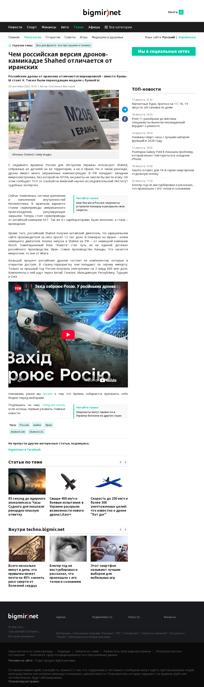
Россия (24, 425)
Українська (187, 37)
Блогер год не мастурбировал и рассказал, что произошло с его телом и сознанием (65, 573)
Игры (83, 37)
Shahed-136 (18, 431)
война (37, 425)
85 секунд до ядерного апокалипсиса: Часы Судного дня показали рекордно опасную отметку (26, 506)
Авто (65, 27)
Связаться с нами (87, 651)
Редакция (63, 651)
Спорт (32, 27)
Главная (13, 37)
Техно (79, 27)
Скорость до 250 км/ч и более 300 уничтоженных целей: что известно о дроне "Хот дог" (109, 506)
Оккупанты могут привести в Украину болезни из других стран (99, 413)
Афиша (94, 27)
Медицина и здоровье (107, 37)
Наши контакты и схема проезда (30, 651)
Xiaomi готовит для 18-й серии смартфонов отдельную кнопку (163, 172)
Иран (49, 425)
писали (48, 394)
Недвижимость (102, 617)
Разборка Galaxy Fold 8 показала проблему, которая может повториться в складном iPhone (163, 155)
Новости (15, 27)
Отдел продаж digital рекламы (55, 660)
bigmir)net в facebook (24, 449)
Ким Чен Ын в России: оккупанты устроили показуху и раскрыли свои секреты (100, 206)
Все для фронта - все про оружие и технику (63, 45)
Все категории (120, 27)
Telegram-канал (53, 405)
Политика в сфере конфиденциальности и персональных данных (74, 655)
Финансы (49, 27)
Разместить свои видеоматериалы (127, 651)
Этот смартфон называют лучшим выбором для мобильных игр (105, 571)
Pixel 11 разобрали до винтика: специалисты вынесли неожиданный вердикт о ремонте (158, 122)
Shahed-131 (36, 431)
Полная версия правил (23, 681)
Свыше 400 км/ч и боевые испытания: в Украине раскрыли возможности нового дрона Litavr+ (67, 506)
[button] (120, 462)
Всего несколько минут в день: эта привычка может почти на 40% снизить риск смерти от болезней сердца (26, 575)
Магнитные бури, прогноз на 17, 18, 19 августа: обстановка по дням (160, 105)
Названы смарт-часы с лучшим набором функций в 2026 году (160, 139)
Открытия (53, 37)
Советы (70, 37)
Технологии (32, 37)
